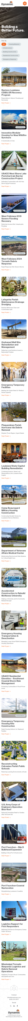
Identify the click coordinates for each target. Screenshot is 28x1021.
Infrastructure (7, 48)
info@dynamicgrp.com (14, 997)
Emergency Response (9, 59)
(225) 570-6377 (14, 999)
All (4, 44)
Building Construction (9, 51)
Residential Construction (10, 55)
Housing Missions (14, 44)
